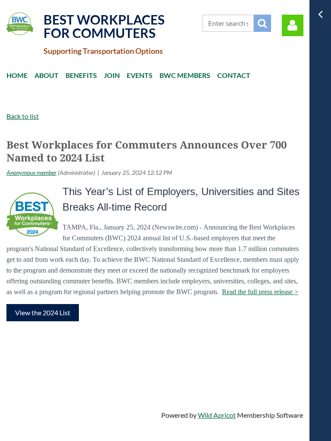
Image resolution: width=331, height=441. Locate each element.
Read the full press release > (260, 291)
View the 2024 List (42, 312)
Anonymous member (31, 172)
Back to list (22, 116)
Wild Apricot (217, 415)
